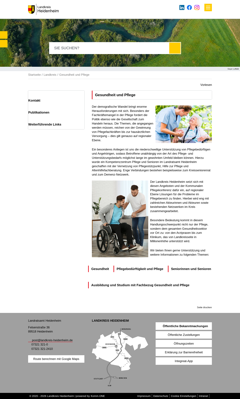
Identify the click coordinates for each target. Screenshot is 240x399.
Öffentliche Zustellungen (184, 334)
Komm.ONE (98, 396)
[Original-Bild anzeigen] (184, 124)
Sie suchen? (66, 48)
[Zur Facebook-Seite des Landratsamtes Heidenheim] (189, 7)
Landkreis (50, 74)
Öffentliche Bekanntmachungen (185, 326)
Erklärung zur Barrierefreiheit (184, 352)
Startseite (34, 74)
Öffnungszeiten (184, 343)
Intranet (203, 396)
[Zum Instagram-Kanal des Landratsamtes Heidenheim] (197, 7)
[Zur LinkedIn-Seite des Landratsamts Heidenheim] (182, 7)
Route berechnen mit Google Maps (56, 359)
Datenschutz (160, 396)
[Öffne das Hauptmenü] (208, 7)
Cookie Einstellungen (183, 396)
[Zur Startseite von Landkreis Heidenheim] (43, 9)
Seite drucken (204, 307)
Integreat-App (184, 361)
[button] (4, 35)
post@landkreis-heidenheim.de (52, 340)
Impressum (144, 396)
